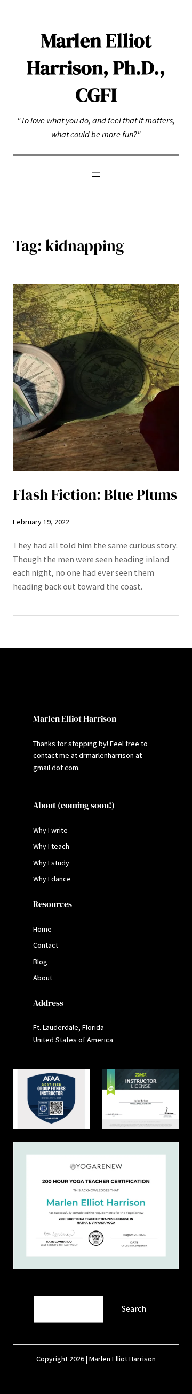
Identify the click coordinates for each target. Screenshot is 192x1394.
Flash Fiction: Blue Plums (95, 494)
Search (26, 1288)
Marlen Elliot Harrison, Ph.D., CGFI (96, 67)
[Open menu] (96, 174)
